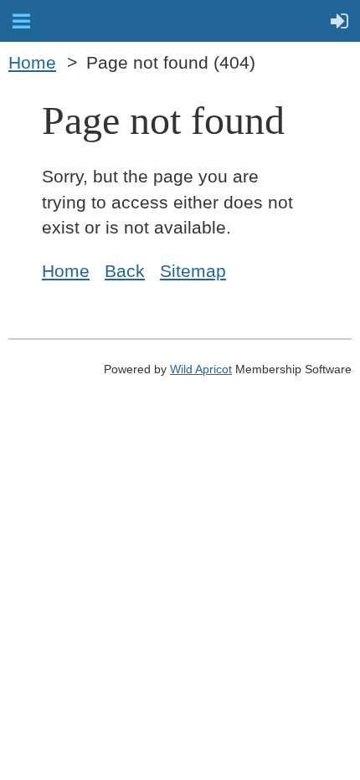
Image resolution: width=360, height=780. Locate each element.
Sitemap (193, 271)
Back (125, 271)
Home (32, 63)
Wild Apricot (201, 369)
